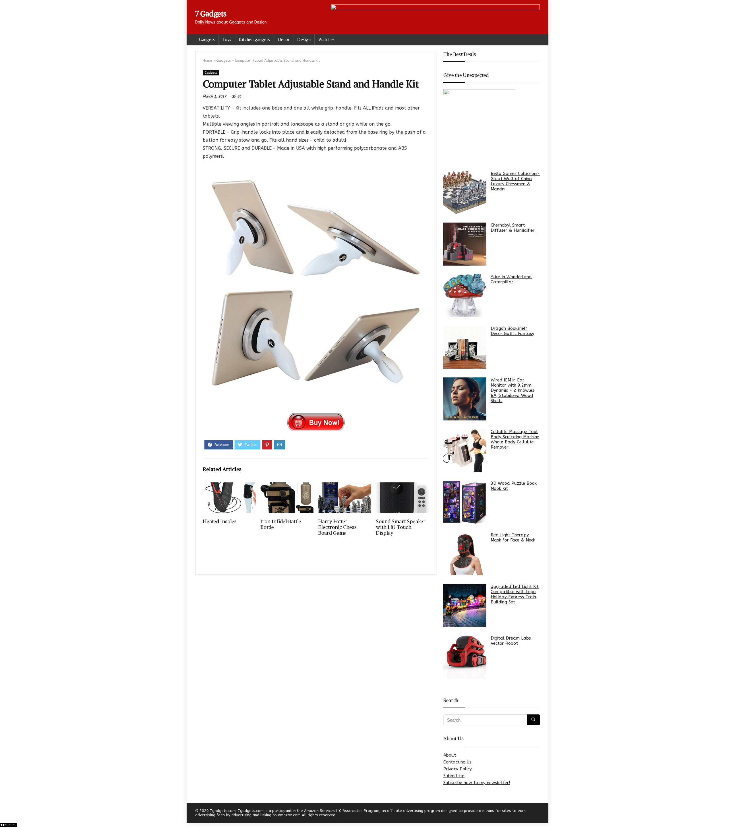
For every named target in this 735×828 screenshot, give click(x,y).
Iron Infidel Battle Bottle (280, 524)
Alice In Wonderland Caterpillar (511, 279)
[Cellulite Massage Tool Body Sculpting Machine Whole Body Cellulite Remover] (464, 450)
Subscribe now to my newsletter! (476, 782)
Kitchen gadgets (254, 39)
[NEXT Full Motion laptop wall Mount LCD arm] (729, 813)
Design (304, 39)
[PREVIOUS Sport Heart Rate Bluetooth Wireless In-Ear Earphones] (5, 813)
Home (207, 61)
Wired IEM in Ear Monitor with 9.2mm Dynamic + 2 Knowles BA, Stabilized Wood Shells (512, 390)
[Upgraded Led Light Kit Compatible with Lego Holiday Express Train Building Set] (464, 605)
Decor (283, 39)
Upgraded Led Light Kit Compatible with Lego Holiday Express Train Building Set (515, 594)
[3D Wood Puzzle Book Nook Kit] (464, 502)
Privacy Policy (457, 768)
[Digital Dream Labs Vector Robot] (464, 657)
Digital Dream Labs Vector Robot (511, 641)
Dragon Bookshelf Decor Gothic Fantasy (512, 331)
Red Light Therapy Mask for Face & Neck (513, 537)
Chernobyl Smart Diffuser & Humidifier (513, 228)
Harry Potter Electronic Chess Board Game (337, 527)
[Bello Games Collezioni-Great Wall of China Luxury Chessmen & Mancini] (464, 192)
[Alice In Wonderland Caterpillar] (464, 295)
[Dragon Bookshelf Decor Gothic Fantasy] (464, 347)
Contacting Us (457, 762)
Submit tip (454, 775)
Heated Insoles (220, 521)
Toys (227, 39)
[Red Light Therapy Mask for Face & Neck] (464, 553)
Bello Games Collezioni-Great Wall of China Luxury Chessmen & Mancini (515, 181)
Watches (326, 39)
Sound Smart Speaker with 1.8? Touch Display (400, 527)
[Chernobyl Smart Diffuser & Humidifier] (464, 244)
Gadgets (207, 39)
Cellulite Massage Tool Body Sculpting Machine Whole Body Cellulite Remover (515, 439)
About (449, 755)
